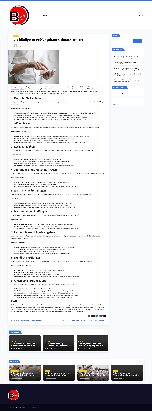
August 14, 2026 (51, 378)
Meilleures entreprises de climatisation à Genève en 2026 (23, 345)
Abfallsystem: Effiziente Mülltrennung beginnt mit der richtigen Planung (90, 345)
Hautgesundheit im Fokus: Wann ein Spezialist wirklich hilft (83, 320)
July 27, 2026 (118, 378)
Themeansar (36, 407)
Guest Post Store (26, 46)
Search (115, 35)
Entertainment (14, 370)
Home (45, 15)
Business (16, 36)
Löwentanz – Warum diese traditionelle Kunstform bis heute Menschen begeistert (126, 69)
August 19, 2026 (17, 378)
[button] (139, 15)
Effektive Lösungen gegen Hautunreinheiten (29, 320)
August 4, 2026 (84, 378)
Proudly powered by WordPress (15, 407)
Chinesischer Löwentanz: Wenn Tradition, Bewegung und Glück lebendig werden (126, 57)
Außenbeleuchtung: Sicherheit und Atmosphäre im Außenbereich (58, 345)
